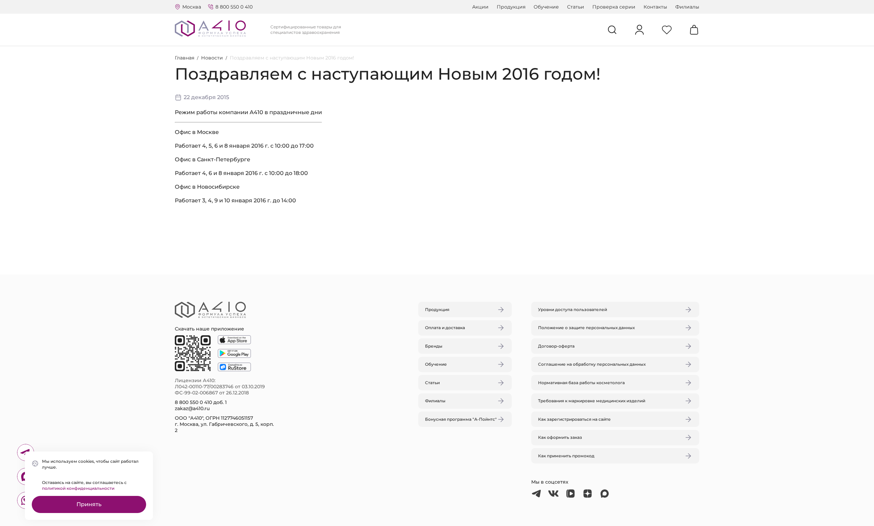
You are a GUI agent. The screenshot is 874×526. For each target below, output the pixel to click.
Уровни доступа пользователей (572, 309)
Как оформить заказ (560, 437)
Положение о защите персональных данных (586, 327)
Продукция (511, 7)
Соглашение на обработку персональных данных (592, 364)
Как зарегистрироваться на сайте (574, 419)
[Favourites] (667, 30)
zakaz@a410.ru (192, 408)
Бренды (433, 346)
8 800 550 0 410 (234, 7)
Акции (480, 7)
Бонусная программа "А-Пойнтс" (461, 419)
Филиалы (687, 7)
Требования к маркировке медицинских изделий (591, 400)
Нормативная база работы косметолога (581, 382)
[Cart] (694, 30)
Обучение (546, 7)
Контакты (655, 7)
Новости (212, 58)
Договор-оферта (556, 346)
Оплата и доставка (445, 327)
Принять (88, 504)
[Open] (516, 231)
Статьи (575, 7)
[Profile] (639, 30)
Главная (184, 58)
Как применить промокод (566, 455)
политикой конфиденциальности (78, 488)
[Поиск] (612, 30)
